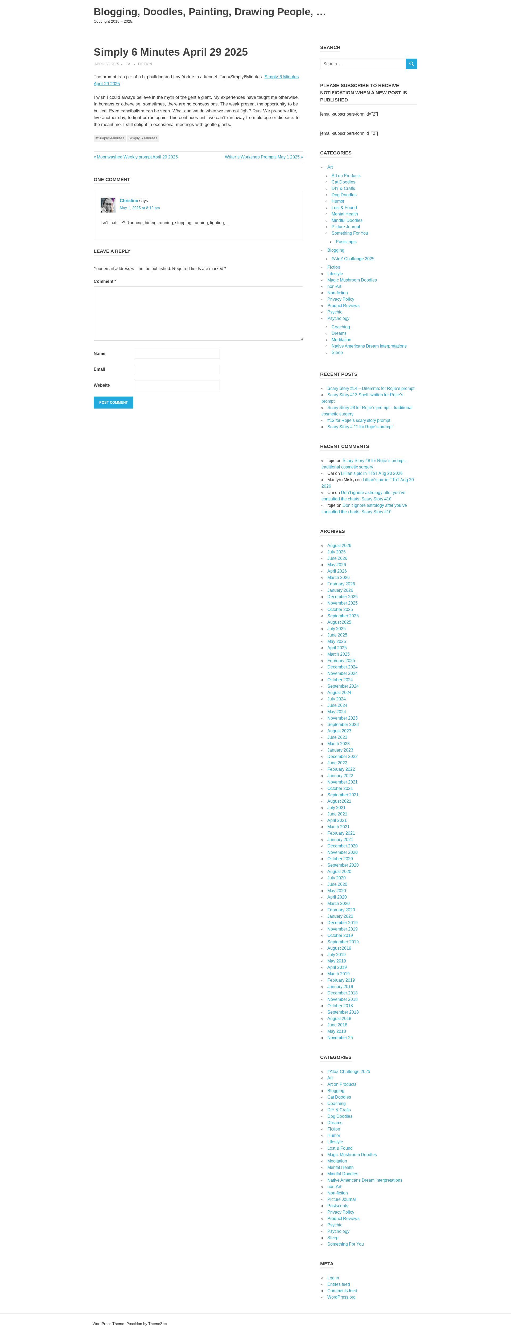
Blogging (335, 250)
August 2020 (339, 871)
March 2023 (338, 743)
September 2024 (343, 686)
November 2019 (342, 929)
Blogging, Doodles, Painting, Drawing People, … (210, 11)
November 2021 (342, 782)
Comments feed (342, 1290)
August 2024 (339, 692)
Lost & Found (344, 207)
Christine (129, 200)
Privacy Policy (340, 299)
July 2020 (336, 878)
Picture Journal (346, 227)
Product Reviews (343, 305)
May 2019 (336, 961)
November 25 (340, 1037)
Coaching (341, 327)
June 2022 (337, 763)
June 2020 (337, 884)
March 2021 (338, 827)
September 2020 (343, 865)
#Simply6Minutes (110, 138)
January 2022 (340, 775)
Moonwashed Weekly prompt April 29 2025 (137, 157)
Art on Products (346, 175)
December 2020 (342, 846)
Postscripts (346, 241)
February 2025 (341, 660)
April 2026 (337, 571)
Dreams (339, 333)
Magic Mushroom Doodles (352, 280)
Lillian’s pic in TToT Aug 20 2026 (372, 473)
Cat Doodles (343, 182)
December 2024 (342, 667)
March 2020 (338, 903)
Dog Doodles (344, 195)
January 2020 (340, 916)
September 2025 (343, 616)
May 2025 (336, 641)
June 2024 (337, 705)
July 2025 (336, 628)
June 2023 (337, 737)
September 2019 (343, 942)
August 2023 (339, 731)
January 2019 (340, 986)
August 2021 (339, 801)
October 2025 (340, 609)
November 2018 (342, 999)
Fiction (145, 64)
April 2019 (337, 967)
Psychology (338, 318)
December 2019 (342, 922)
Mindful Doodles (347, 220)
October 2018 (340, 1005)
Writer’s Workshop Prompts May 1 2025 (262, 157)
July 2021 (336, 807)
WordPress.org (341, 1297)
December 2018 (342, 993)
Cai (128, 64)
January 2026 (340, 590)
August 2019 (339, 948)
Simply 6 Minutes (143, 138)
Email (99, 369)
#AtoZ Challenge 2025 (353, 258)
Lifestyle (335, 273)
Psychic (334, 312)
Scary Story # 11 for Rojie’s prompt (360, 427)
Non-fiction (337, 293)
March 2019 (338, 974)
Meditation (341, 339)
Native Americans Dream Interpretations (369, 346)
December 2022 (342, 756)
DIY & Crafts (343, 188)
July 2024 (336, 699)
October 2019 (340, 935)
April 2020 (337, 897)
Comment (105, 281)
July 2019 (336, 954)
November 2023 (342, 718)
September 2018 (343, 1012)
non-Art (334, 286)
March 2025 (338, 654)
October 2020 (340, 858)
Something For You (350, 233)
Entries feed (338, 1284)
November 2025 (342, 603)
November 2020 (342, 852)
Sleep (337, 352)
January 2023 (340, 750)
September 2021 (343, 795)
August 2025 (339, 622)
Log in (333, 1278)
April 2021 (337, 820)
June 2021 (337, 814)
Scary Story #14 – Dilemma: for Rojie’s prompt (370, 388)
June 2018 (337, 1025)
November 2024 (342, 673)
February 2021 (341, 833)
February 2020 (341, 910)
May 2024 (336, 711)
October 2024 (340, 680)
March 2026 (338, 577)
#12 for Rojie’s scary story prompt (358, 420)
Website (102, 385)
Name (99, 353)
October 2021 (340, 788)
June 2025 (337, 635)
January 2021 (340, 839)
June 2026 (337, 558)
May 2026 (336, 564)
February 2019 (341, 980)
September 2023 (343, 724)
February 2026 (341, 584)
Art (330, 167)
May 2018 (336, 1031)
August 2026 (339, 545)
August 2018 (339, 1018)
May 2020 (336, 890)
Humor (338, 201)
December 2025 (342, 596)
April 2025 (337, 648)
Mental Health (345, 214)
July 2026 (336, 552)
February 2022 (341, 769)
